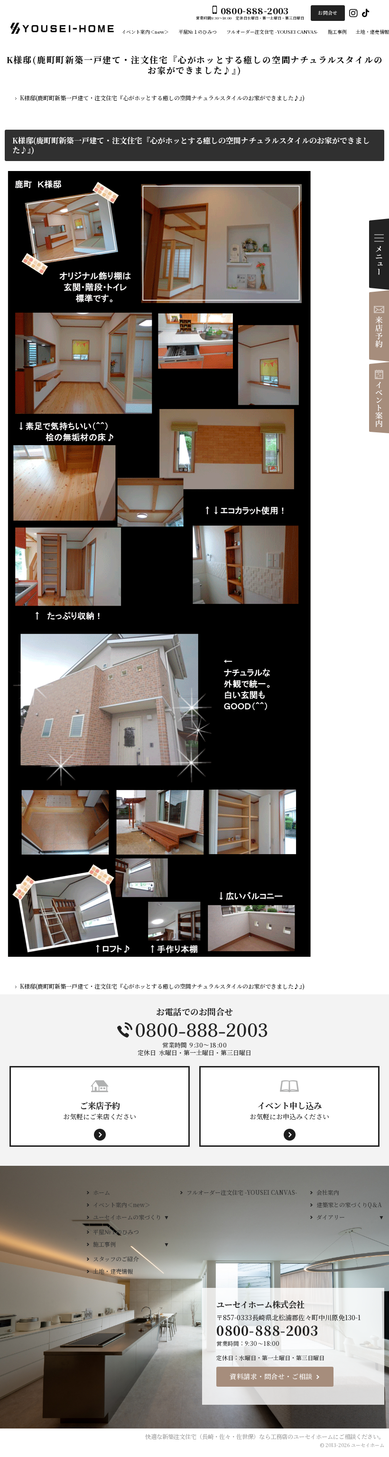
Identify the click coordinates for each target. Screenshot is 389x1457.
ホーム (101, 1192)
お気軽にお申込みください (289, 1110)
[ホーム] (8, 99)
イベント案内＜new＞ (121, 1204)
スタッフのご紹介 (116, 1259)
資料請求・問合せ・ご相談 (271, 1376)
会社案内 (327, 1192)
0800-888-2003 (194, 1029)
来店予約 (379, 326)
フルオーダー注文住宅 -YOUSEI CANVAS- (241, 1192)
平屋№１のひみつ (116, 1232)
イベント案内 (379, 397)
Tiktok (366, 13)
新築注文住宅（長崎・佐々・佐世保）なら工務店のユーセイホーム (247, 1436)
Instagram (353, 13)
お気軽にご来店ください (99, 1110)
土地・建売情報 (113, 1271)
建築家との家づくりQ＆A (349, 1204)
